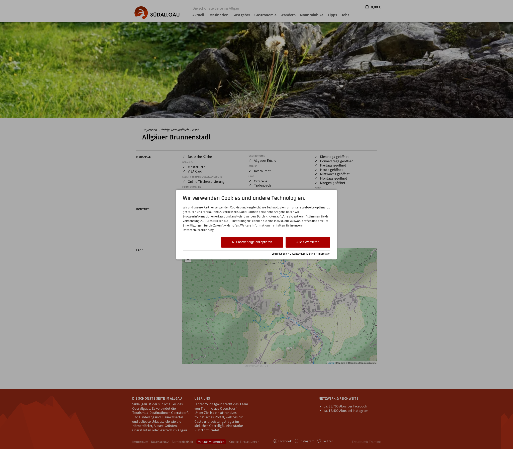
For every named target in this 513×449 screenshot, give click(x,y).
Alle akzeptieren (307, 242)
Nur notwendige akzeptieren (252, 242)
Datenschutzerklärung (302, 253)
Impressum (324, 253)
